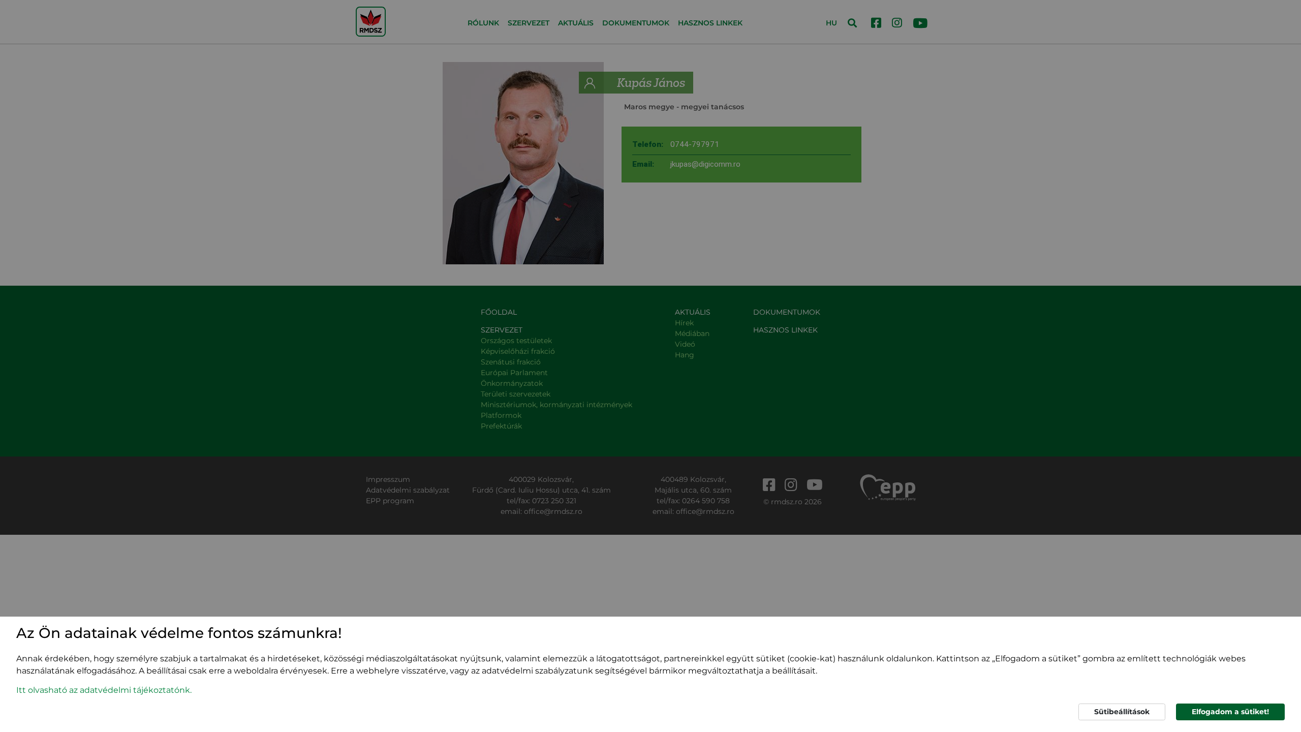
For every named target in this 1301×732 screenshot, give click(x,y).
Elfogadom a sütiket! (1230, 711)
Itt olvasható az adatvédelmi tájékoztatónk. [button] (104, 690)
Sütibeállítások (1122, 711)
